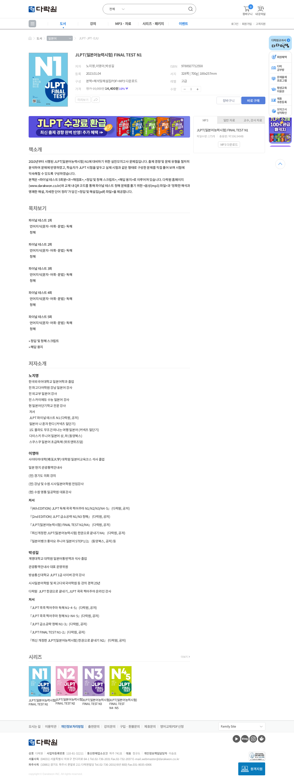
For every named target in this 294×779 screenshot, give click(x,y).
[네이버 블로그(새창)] (245, 739)
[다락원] (43, 9)
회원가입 (247, 24)
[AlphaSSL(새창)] (257, 756)
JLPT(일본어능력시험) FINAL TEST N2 (69, 701)
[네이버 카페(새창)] (261, 739)
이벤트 (183, 23)
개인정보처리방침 (72, 726)
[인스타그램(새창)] (253, 739)
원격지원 (257, 769)
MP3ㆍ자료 (123, 23)
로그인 (234, 24)
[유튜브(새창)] (236, 739)
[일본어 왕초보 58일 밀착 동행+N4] (280, 145)
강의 (93, 23)
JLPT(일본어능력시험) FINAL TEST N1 (42, 702)
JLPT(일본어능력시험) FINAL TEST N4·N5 (123, 704)
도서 (63, 23)
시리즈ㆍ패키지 (153, 23)
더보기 (184, 656)
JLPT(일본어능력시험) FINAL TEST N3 (96, 702)
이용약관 (50, 726)
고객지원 (260, 24)
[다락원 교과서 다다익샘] (280, 49)
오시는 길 (34, 726)
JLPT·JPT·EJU (88, 38)
